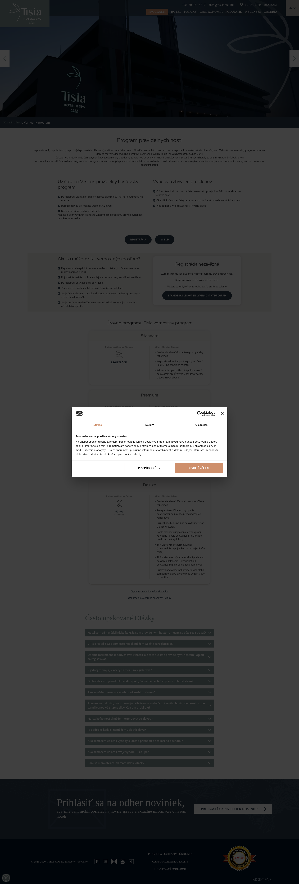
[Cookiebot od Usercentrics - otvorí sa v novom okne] (199, 413)
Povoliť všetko (199, 468)
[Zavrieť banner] (222, 413)
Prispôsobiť (147, 468)
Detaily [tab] (149, 424)
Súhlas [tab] (97, 424)
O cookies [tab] (201, 424)
